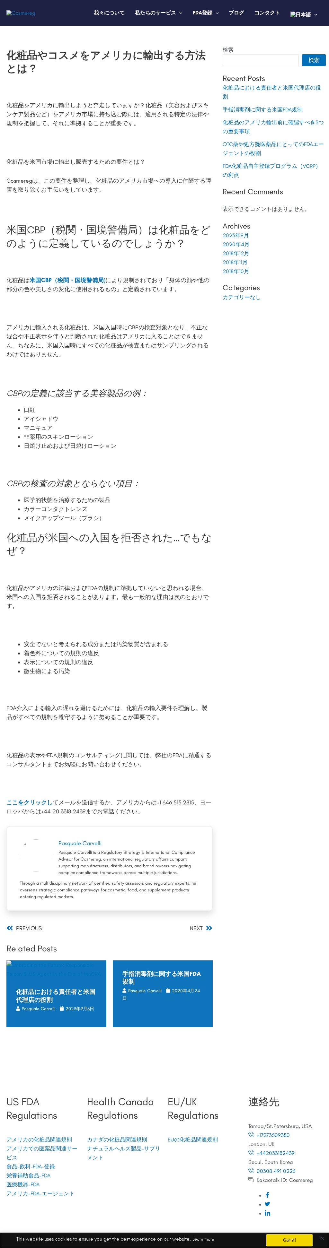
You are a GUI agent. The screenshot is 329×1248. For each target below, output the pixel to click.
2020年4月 (236, 244)
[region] (164, 1240)
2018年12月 (236, 253)
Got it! (289, 1240)
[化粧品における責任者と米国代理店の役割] (56, 968)
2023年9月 (236, 235)
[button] (179, 13)
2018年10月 (236, 271)
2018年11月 (235, 262)
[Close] (322, 1238)
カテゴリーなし (242, 297)
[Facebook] (267, 1195)
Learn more (203, 1239)
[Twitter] (267, 1204)
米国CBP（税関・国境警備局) (67, 280)
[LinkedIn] (267, 1213)
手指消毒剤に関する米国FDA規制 (263, 109)
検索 (228, 50)
